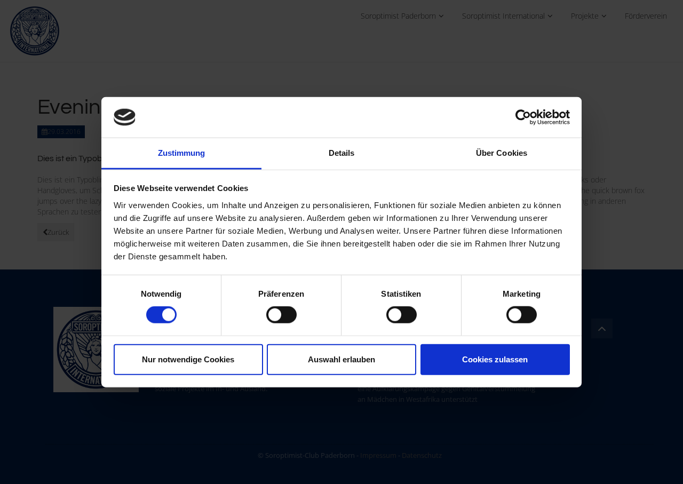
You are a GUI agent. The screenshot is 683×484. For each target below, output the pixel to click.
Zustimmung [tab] (181, 152)
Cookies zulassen (495, 358)
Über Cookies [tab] (501, 152)
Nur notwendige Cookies (188, 358)
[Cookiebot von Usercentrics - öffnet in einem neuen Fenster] (523, 117)
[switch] (281, 314)
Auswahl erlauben (341, 358)
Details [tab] (342, 152)
